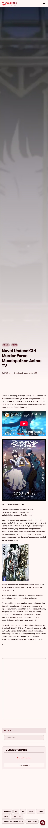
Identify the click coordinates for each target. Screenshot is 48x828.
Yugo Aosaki (32, 821)
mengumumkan (18, 396)
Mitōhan (7, 373)
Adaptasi (7, 811)
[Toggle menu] (44, 3)
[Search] (41, 737)
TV (23, 811)
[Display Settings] (42, 822)
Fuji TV (40, 811)
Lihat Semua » (24, 765)
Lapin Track (17, 816)
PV (16, 811)
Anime (5, 345)
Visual (31, 811)
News (14, 345)
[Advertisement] (18, 787)
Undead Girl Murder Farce (13, 821)
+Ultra (6, 816)
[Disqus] (24, 688)
